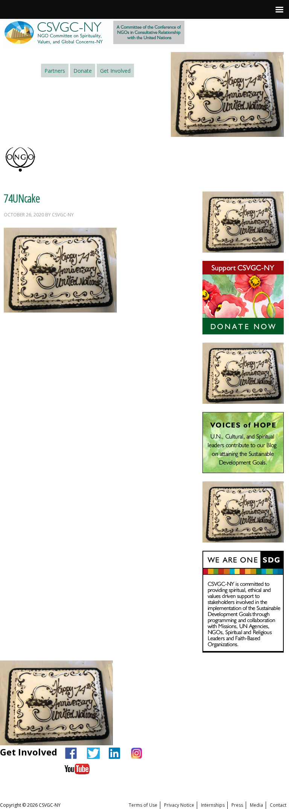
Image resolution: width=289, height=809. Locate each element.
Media (256, 805)
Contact (278, 805)
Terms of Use (143, 805)
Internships (213, 805)
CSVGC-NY (95, 33)
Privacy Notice (179, 805)
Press (237, 805)
